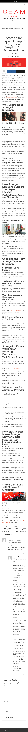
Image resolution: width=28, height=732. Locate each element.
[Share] (11, 71)
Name (6, 701)
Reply (23, 553)
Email (5, 706)
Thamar (11, 56)
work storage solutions (14, 368)
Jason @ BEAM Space (18, 556)
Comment (6, 686)
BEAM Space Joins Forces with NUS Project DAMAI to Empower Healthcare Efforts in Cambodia (20, 529)
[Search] (25, 4)
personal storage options (17, 310)
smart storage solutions (11, 97)
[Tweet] (21, 71)
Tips (14, 35)
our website (18, 653)
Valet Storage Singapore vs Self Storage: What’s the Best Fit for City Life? (8, 529)
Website (6, 711)
